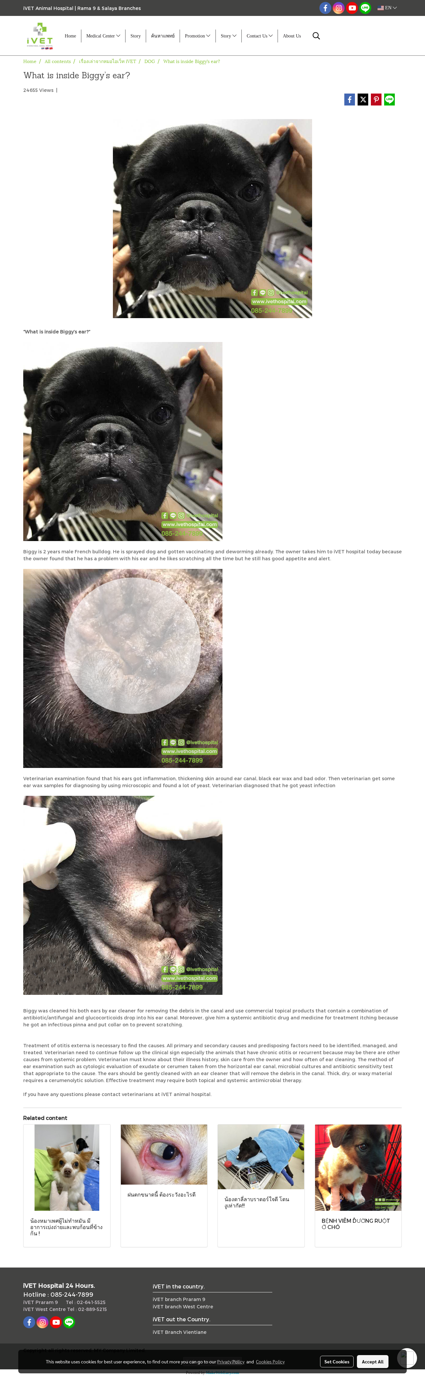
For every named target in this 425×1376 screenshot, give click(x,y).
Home (70, 36)
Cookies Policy (270, 1361)
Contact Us (258, 36)
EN (388, 7)
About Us (292, 36)
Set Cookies (336, 1361)
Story (135, 36)
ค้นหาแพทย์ (163, 36)
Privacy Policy (230, 1361)
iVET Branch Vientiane (180, 1332)
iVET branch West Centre (183, 1306)
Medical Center (101, 36)
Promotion (195, 36)
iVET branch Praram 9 (179, 1299)
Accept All (372, 1361)
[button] (316, 36)
